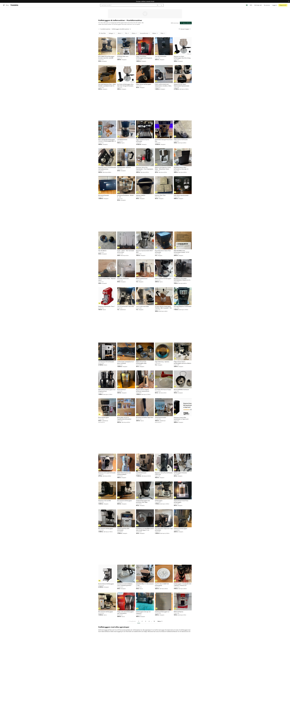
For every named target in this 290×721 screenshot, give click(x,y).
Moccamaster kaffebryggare (124, 500)
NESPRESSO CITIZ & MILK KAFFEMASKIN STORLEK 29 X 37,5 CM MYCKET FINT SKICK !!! (182, 279)
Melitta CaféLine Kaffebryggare (163, 278)
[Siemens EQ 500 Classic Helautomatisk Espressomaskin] (183, 74)
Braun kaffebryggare (103, 417)
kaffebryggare (158, 500)
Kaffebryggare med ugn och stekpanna (143, 612)
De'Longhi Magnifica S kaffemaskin (182, 306)
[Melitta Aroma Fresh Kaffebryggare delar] (145, 351)
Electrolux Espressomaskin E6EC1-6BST (144, 251)
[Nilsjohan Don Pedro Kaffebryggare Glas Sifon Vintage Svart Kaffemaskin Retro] (183, 46)
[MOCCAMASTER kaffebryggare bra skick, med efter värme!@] (107, 46)
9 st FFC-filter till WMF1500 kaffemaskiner (162, 584)
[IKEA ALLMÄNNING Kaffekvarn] (183, 379)
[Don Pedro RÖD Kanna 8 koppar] (164, 379)
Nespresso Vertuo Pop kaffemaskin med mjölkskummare (107, 168)
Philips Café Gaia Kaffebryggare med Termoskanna (125, 612)
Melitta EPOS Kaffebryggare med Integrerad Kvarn (106, 390)
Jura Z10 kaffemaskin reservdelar (125, 306)
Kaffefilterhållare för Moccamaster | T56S (145, 584)
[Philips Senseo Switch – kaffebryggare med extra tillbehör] (183, 351)
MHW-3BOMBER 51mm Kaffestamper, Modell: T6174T (181, 251)
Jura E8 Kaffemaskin (141, 472)
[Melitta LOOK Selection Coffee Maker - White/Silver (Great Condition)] (164, 157)
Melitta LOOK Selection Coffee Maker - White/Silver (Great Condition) (163, 168)
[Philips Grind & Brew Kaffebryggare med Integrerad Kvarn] (145, 46)
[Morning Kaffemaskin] (107, 185)
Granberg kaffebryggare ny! (162, 611)
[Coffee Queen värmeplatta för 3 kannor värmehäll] (126, 351)
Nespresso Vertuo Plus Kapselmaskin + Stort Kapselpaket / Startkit (144, 168)
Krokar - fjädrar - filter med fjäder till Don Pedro (125, 251)
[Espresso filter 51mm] (164, 185)
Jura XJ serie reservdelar (142, 306)
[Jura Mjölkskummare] (126, 129)
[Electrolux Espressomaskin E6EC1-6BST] (145, 240)
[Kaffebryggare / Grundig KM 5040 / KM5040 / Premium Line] (183, 574)
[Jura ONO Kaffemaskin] (164, 46)
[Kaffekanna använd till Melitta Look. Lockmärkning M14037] (126, 574)
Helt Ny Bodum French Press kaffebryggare (181, 501)
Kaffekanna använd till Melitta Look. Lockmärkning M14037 (124, 584)
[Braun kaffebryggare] (107, 407)
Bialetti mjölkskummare (141, 278)
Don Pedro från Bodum (123, 278)
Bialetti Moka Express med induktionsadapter (124, 473)
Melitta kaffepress (178, 611)
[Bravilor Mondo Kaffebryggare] (107, 574)
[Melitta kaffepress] (183, 601)
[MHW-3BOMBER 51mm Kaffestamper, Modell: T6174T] (183, 240)
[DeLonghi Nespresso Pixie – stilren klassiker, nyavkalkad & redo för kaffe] (107, 74)
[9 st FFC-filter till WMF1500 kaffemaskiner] (164, 574)
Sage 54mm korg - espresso (162, 361)
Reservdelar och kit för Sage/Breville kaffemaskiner (124, 418)
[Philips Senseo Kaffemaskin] (183, 129)
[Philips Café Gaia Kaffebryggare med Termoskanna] (126, 601)
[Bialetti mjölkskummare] (145, 268)
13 (154, 621)
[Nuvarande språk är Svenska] (246, 5)
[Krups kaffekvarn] (126, 379)
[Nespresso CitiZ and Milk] (107, 490)
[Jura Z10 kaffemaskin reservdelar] (126, 296)
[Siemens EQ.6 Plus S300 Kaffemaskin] (126, 518)
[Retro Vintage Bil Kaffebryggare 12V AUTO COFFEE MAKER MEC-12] (107, 129)
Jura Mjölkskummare (122, 139)
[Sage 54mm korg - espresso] (164, 351)
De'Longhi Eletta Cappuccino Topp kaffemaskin (164, 529)
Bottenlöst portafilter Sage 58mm (144, 417)
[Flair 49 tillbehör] (107, 240)
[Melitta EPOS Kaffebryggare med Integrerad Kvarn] (107, 379)
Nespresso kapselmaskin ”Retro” (106, 306)
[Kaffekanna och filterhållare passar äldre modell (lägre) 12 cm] (145, 518)
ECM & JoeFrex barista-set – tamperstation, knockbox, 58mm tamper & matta (163, 85)
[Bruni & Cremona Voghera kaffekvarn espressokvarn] (145, 379)
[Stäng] (288, 1)
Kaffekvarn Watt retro (122, 56)
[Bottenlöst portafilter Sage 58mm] (145, 407)
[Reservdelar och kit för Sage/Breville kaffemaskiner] (126, 407)
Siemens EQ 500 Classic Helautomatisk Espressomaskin (181, 85)
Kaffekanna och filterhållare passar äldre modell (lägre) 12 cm (145, 529)
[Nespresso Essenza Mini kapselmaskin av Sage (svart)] (183, 407)
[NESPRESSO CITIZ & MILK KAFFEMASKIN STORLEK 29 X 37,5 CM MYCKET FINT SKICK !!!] (183, 268)
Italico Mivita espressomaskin (181, 195)
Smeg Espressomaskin (160, 417)
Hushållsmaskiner (105, 29)
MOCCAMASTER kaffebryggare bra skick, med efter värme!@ (106, 57)
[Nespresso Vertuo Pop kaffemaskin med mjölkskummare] (107, 157)
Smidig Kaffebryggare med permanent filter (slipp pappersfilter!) (143, 501)
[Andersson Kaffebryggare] (183, 518)
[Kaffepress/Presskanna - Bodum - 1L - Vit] (126, 185)
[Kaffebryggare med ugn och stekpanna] (145, 601)
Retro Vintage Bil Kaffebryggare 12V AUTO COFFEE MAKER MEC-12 (107, 140)
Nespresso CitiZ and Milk (104, 500)
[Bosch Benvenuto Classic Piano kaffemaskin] (164, 240)
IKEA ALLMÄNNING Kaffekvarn (181, 389)
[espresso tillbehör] (145, 185)
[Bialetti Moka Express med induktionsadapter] (126, 462)
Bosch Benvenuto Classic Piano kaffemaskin (163, 251)
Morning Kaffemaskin (103, 195)
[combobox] (129, 5)
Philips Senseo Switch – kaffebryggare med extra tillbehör (182, 362)
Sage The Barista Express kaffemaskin (142, 140)
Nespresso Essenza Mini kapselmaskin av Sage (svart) (181, 418)
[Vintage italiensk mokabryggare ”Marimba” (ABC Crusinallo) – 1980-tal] (164, 296)
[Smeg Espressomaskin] (164, 407)
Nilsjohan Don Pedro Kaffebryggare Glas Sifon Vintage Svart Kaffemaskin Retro (182, 57)
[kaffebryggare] (164, 490)
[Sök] (157, 5)
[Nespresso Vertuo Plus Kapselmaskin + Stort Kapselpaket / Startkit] (145, 157)
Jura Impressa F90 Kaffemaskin (106, 361)
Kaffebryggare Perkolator (180, 472)
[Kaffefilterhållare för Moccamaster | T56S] (145, 574)
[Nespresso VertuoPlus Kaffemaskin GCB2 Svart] (164, 462)
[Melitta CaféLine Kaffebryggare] (164, 268)
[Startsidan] (14, 5)
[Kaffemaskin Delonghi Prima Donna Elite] (164, 129)
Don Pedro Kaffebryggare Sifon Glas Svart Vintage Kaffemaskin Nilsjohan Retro (125, 85)
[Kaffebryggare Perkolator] (183, 462)
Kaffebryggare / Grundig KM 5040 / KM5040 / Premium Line (182, 584)
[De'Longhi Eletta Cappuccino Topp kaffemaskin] (164, 518)
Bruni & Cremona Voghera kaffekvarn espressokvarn (142, 390)
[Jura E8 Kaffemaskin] (145, 462)
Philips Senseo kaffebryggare (143, 84)
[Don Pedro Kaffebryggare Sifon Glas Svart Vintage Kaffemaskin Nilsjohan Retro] (126, 74)
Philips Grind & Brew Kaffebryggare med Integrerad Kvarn (144, 57)
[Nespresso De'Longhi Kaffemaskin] (107, 462)
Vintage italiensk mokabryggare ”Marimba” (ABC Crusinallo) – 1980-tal (164, 307)
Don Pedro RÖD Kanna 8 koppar (163, 389)
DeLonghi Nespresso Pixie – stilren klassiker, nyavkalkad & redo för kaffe (107, 85)
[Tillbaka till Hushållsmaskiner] (99, 29)
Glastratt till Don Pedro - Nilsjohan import (107, 279)
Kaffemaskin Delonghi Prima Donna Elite (163, 140)
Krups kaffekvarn (121, 389)
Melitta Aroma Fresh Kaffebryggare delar (141, 362)
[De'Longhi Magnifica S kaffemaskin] (183, 296)
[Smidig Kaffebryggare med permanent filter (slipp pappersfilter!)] (145, 490)
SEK (251, 5)
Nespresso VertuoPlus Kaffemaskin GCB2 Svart (164, 473)
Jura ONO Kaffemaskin (160, 56)
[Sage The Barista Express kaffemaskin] (145, 129)
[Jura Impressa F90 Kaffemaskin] (107, 351)
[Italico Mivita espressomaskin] (183, 185)
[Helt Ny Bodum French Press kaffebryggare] (183, 490)
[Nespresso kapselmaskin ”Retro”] (107, 296)
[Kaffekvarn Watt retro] (126, 46)
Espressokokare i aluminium (124, 167)
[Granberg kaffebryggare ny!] (164, 601)
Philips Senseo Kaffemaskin (181, 139)
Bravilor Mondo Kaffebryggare (106, 583)
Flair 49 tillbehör (102, 250)
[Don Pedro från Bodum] (126, 268)
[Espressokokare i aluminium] (126, 157)
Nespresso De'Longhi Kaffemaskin (107, 472)
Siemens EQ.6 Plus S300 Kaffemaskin (123, 529)
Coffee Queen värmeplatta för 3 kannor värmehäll (125, 362)
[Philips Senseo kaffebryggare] (145, 74)
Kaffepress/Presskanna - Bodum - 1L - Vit (125, 196)
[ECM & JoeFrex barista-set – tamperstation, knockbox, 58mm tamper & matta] (164, 74)
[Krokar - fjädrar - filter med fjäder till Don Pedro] (126, 240)
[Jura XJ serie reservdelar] (145, 296)
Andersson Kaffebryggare (180, 528)
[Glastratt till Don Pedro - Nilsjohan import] (107, 268)
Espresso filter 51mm (160, 195)
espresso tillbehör (140, 195)
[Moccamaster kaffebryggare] (126, 490)
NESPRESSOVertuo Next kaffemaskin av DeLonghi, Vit (181, 168)
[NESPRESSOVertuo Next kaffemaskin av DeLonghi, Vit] (183, 157)
